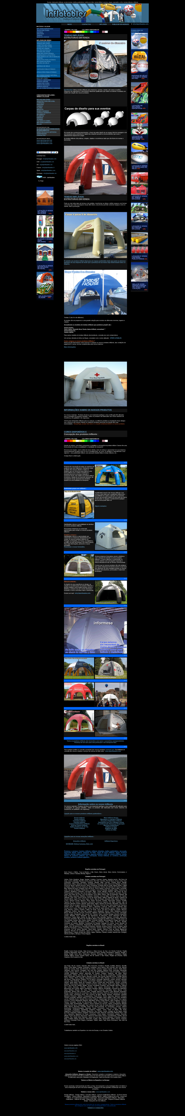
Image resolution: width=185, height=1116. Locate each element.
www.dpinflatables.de (70, 1058)
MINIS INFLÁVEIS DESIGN (45, 53)
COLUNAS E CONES (43, 121)
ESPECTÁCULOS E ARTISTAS (46, 132)
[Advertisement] (44, 339)
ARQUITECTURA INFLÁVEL (46, 101)
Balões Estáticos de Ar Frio (79, 827)
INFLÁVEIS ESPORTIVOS (45, 29)
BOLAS (39, 124)
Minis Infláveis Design (111, 818)
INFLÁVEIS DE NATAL (44, 61)
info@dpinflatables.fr (48, 167)
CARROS (40, 106)
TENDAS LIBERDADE (44, 80)
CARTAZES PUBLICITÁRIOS (46, 69)
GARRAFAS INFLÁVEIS (44, 47)
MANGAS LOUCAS (43, 37)
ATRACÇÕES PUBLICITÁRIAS (46, 72)
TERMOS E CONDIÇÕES (95, 1108)
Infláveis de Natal (111, 827)
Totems (76, 828)
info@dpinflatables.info (141, 24)
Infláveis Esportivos (111, 841)
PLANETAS (40, 116)
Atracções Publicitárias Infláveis (111, 821)
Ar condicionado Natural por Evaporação (111, 824)
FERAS (40, 117)
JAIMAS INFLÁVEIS (43, 83)
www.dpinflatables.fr (70, 1053)
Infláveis (82, 819)
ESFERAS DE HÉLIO (43, 66)
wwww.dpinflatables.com (71, 1056)
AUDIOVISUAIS (42, 134)
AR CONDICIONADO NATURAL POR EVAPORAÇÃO (47, 75)
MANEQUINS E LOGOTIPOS (46, 55)
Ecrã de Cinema (76, 825)
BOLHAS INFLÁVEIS (43, 99)
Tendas (76, 819)
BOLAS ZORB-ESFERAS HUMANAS (48, 88)
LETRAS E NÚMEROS (44, 112)
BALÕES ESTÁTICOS (44, 50)
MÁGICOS (40, 109)
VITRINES (40, 119)
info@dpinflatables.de (50, 173)
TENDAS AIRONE (42, 81)
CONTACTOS (86, 24)
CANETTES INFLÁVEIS (44, 45)
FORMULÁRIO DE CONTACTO (137, 31)
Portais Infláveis (79, 818)
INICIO (69, 24)
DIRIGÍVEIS (40, 34)
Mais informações (70, 347)
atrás (125, 462)
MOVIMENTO (41, 114)
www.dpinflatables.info (71, 1048)
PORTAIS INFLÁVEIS (43, 42)
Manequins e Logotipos (108, 819)
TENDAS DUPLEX (42, 86)
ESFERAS (40, 32)
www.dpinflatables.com (44, 143)
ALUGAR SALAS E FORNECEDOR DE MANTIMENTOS (48, 129)
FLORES (39, 108)
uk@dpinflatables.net (46, 164)
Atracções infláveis (79, 841)
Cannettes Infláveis (79, 821)
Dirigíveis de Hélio (111, 828)
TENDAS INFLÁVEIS (43, 43)
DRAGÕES (40, 104)
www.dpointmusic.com (44, 142)
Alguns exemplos (100, 506)
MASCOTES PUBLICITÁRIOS (46, 60)
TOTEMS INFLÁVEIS (43, 52)
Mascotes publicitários (111, 825)
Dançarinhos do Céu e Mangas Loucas (111, 822)
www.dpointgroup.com (44, 140)
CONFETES (40, 103)
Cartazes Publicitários (76, 824)
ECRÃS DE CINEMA (43, 48)
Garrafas (77, 822)
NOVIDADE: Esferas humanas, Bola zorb (79, 844)
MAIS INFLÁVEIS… (43, 78)
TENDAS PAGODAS (43, 85)
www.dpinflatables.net (70, 1051)
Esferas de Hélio (111, 830)
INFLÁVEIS (103, 24)
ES (37, 117)
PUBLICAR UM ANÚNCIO (120, 24)
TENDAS (39, 35)
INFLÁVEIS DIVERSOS (44, 122)
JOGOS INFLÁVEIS (43, 30)
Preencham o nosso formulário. (74, 547)
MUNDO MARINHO (43, 111)
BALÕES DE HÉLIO (43, 63)
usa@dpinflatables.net (47, 161)
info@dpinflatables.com (48, 170)
